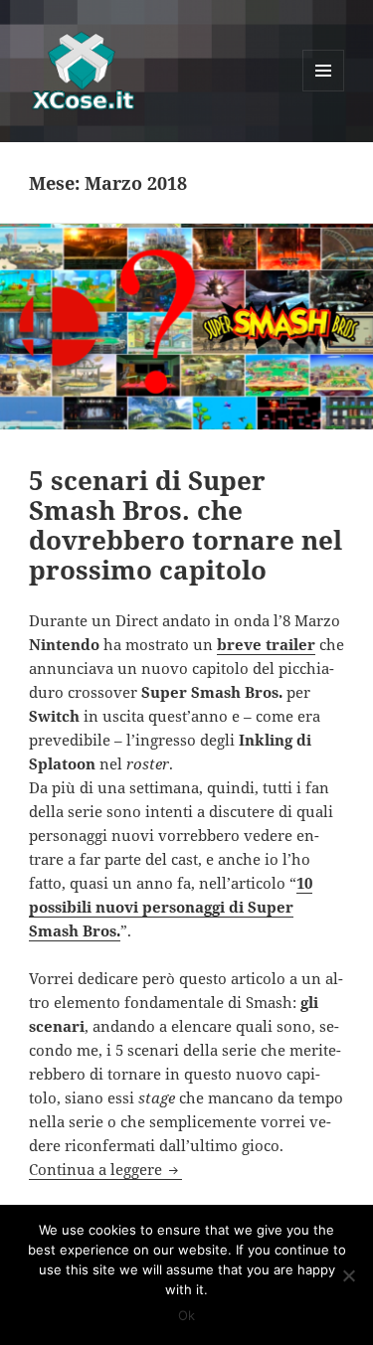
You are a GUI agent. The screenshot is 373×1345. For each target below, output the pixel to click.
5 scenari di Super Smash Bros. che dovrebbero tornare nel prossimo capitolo (185, 525)
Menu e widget (323, 90)
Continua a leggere (105, 1169)
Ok (186, 1315)
